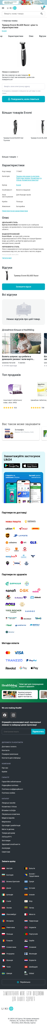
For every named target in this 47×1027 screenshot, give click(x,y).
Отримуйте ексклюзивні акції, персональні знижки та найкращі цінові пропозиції (21, 723)
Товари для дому (8, 833)
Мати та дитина (8, 829)
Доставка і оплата (9, 747)
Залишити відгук (23, 287)
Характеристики (15, 36)
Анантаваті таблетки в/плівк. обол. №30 (12, 401)
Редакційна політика (10, 785)
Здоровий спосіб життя (11, 844)
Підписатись (38, 731)
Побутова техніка (23, 178)
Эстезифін (19, 430)
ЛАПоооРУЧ (7, 837)
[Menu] (3, 8)
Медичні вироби (8, 818)
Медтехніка (6, 822)
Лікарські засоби (8, 803)
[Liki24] (7, 1008)
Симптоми (6, 852)
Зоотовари (6, 841)
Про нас (5, 768)
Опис (31, 36)
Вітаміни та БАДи (9, 810)
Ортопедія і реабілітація (11, 825)
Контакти (5, 750)
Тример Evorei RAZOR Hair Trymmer (13, 139)
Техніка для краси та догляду (27, 176)
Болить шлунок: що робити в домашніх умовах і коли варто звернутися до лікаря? (17, 358)
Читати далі (6, 258)
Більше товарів (9, 157)
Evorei (4, 31)
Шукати (42, 14)
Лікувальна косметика (11, 814)
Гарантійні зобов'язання (11, 782)
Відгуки (42, 36)
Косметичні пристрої (30, 180)
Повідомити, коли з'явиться (25, 99)
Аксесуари (6, 848)
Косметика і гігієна (9, 807)
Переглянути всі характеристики (15, 211)
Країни (4, 772)
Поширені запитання (10, 754)
